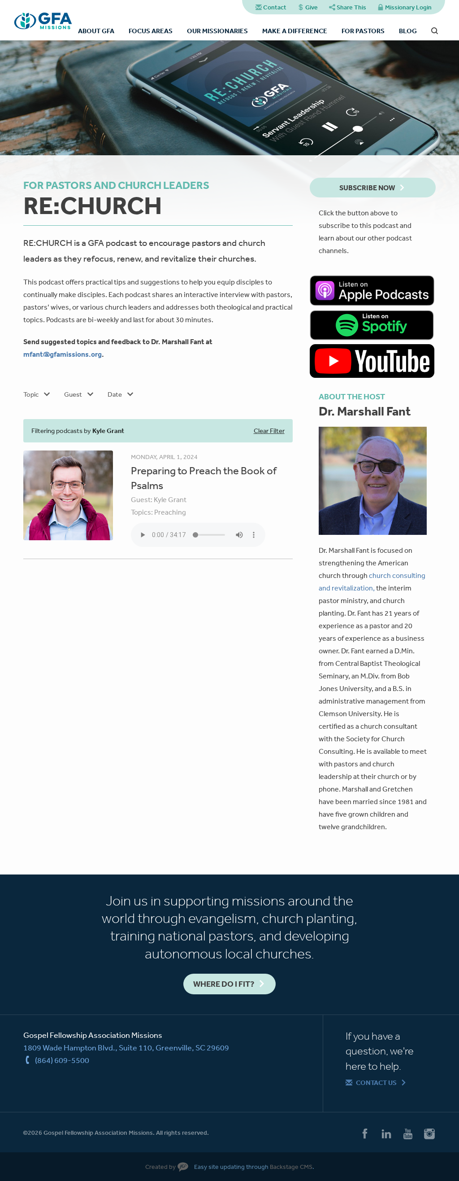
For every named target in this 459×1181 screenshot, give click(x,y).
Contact (274, 7)
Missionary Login (408, 7)
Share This (351, 7)
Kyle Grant (170, 499)
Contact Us (376, 1082)
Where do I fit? (223, 984)
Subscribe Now (367, 187)
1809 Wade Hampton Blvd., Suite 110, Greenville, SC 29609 (126, 1047)
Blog (408, 30)
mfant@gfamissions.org (62, 354)
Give (311, 7)
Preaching (170, 511)
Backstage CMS (291, 1167)
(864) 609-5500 (62, 1060)
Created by (160, 1167)
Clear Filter (269, 430)
